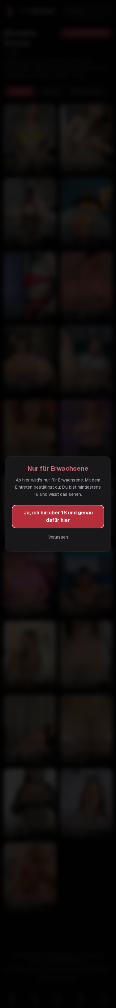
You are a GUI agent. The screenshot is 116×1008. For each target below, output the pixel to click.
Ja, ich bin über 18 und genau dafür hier (58, 516)
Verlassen (58, 537)
